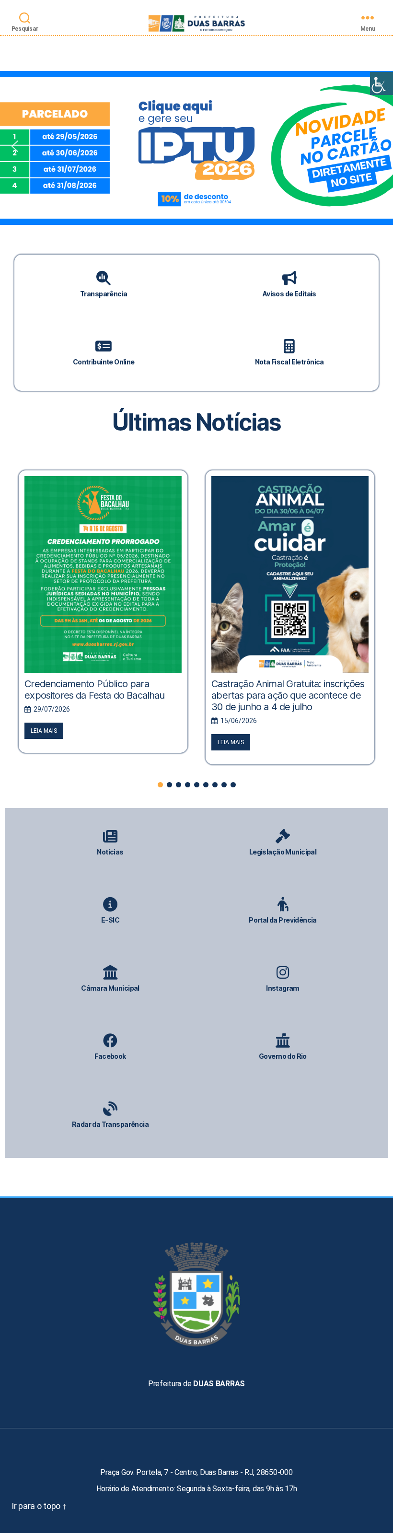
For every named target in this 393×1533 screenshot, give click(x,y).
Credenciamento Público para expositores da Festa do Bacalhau (94, 689)
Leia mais (44, 730)
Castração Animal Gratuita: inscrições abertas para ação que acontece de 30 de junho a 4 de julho (287, 695)
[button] (196, 146)
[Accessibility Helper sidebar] (381, 83)
